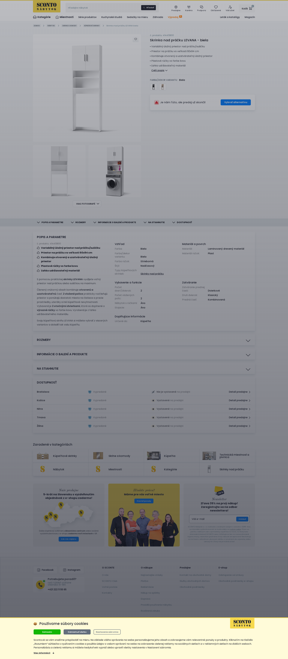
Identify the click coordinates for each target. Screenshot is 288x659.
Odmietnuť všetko (77, 632)
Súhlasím (47, 632)
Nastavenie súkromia (107, 632)
